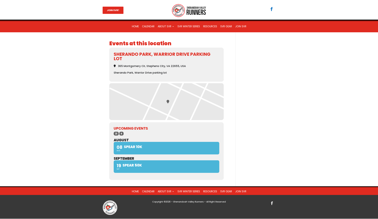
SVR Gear (226, 26)
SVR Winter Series (188, 26)
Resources (210, 26)
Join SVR (240, 26)
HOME (135, 26)
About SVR (164, 26)
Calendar (148, 26)
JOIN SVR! (113, 10)
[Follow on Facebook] (271, 9)
